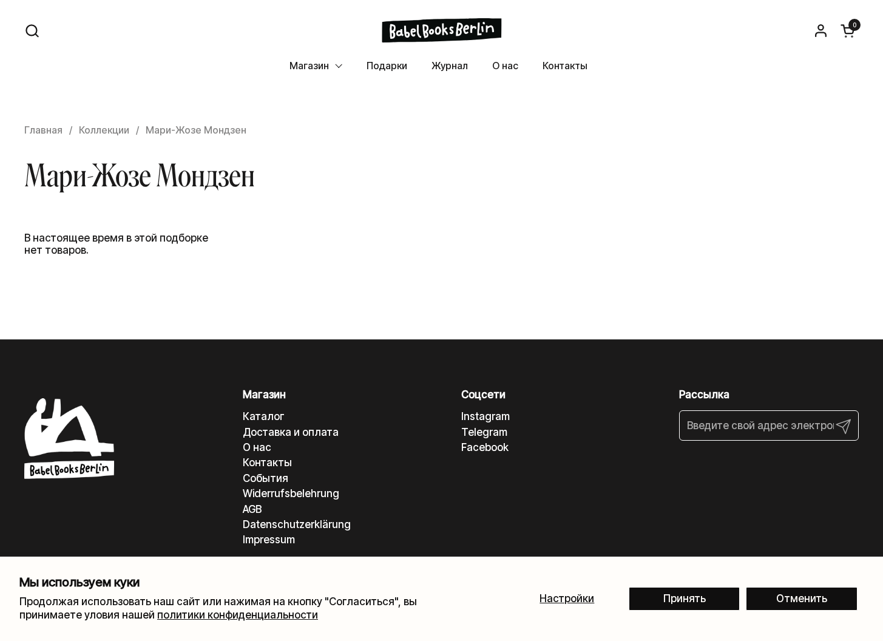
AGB (252, 509)
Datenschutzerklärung (297, 524)
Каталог (264, 416)
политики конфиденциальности (237, 615)
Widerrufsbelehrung (291, 493)
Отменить (801, 598)
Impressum (269, 540)
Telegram (484, 432)
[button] (31, 30)
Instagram (485, 416)
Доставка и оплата (291, 432)
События (265, 478)
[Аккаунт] (820, 30)
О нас (257, 447)
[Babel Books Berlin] (441, 30)
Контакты (267, 462)
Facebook (485, 447)
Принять (684, 598)
